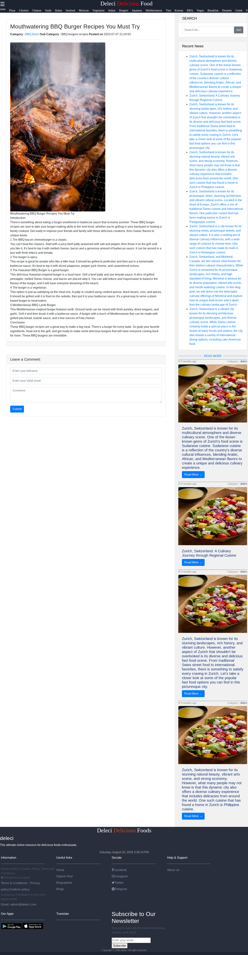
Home (60, 870)
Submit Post (64, 876)
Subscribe (119, 945)
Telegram (121, 889)
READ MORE (213, 356)
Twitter (119, 882)
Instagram (121, 876)
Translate (62, 913)
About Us (173, 870)
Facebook (120, 870)
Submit (17, 409)
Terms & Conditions (14, 883)
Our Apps (7, 913)
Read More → (193, 474)
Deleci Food (126, 3)
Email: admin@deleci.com (18, 904)
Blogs (60, 889)
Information (8, 857)
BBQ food (31, 34)
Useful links (64, 857)
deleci (243, 361)
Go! (238, 29)
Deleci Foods (124, 830)
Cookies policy (20, 889)
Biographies (64, 882)
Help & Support (177, 857)
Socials (117, 857)
